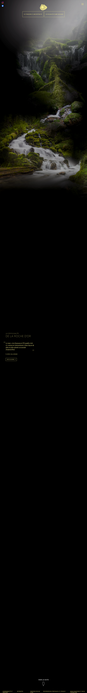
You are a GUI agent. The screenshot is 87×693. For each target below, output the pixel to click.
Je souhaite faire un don (54, 14)
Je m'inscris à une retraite (33, 14)
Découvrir (11, 359)
